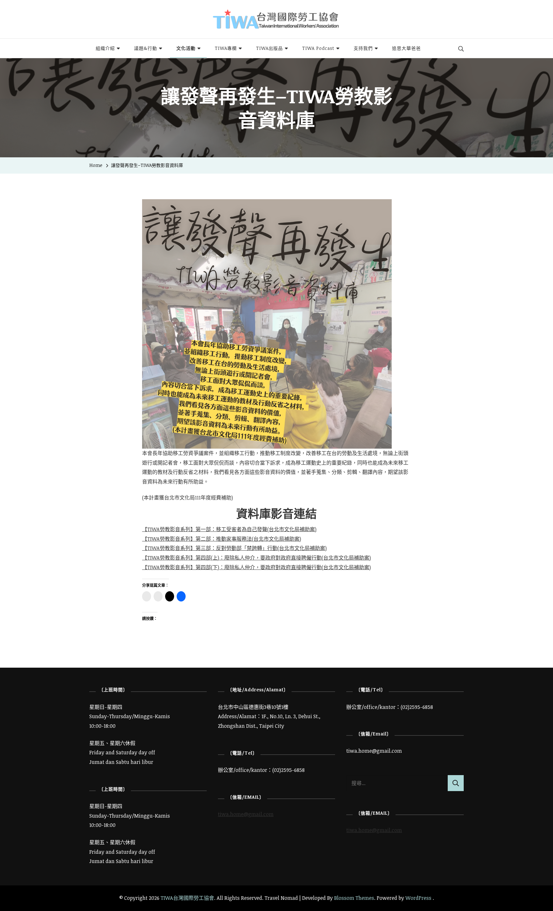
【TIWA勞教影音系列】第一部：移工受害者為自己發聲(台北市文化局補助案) (229, 529)
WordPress (418, 897)
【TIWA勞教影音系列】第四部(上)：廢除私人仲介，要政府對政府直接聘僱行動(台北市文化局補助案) (256, 557)
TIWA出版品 (269, 48)
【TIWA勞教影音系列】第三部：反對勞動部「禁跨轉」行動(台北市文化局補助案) (234, 548)
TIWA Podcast (318, 48)
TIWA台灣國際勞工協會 (187, 897)
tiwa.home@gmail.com (246, 814)
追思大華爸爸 (406, 48)
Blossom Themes (354, 897)
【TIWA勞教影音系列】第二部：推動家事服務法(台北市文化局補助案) (221, 538)
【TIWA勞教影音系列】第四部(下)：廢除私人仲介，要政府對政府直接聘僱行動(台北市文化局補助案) (256, 567)
